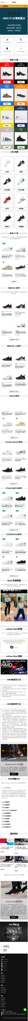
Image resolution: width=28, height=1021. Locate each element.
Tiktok (4, 967)
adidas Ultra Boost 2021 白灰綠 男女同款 (20, 460)
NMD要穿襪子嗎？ (7, 827)
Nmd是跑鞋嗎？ (6, 802)
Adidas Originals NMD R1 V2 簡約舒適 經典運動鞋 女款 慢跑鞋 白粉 (7, 385)
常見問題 (3, 978)
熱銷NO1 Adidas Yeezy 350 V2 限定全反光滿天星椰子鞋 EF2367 (7, 414)
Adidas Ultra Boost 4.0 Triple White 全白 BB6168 (7, 460)
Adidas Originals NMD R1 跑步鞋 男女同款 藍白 (20, 367)
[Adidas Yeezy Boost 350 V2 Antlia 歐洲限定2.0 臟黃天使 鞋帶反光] (20, 422)
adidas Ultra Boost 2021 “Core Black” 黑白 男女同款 (20, 275)
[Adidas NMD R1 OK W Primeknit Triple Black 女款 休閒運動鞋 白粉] (20, 247)
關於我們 (3, 975)
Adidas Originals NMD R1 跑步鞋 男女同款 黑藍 (7, 366)
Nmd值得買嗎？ (6, 804)
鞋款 (22, 521)
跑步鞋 (7, 411)
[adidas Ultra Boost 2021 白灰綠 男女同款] (20, 451)
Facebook (5, 959)
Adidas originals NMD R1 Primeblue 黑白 (20, 313)
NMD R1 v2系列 (9, 363)
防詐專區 (3, 1006)
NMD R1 (3, 584)
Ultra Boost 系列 (18, 273)
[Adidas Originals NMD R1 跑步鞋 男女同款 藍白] (20, 357)
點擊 (5, 875)
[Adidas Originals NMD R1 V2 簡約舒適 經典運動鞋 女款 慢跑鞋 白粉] (7, 375)
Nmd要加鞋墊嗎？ (7, 813)
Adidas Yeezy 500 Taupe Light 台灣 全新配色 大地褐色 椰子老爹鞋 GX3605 (7, 275)
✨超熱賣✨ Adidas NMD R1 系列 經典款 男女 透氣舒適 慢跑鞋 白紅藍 (20, 332)
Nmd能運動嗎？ (6, 821)
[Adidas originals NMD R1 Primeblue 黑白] (20, 304)
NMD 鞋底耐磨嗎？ (7, 816)
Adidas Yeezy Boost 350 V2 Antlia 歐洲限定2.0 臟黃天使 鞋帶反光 (20, 431)
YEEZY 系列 (4, 273)
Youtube (5, 970)
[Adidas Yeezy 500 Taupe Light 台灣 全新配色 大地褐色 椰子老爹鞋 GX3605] (7, 266)
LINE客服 (3, 992)
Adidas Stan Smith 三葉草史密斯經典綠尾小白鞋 (7, 256)
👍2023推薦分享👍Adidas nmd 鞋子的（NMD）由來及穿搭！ (21, 866)
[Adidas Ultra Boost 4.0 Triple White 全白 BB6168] (7, 451)
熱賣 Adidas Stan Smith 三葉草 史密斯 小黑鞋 (20, 506)
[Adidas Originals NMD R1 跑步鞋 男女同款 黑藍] (7, 357)
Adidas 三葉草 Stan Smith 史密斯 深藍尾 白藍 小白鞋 (7, 506)
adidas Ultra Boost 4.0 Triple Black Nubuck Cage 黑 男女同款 (7, 477)
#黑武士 (7, 226)
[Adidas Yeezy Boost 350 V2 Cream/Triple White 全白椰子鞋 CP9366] (7, 422)
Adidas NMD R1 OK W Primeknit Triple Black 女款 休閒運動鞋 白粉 (20, 256)
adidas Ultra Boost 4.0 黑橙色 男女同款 (20, 477)
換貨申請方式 (4, 989)
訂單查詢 (3, 998)
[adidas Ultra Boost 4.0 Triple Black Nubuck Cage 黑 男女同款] (7, 468)
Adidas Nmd (9, 237)
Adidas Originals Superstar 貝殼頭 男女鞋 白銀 (7, 570)
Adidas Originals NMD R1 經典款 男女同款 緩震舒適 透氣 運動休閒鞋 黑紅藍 (7, 314)
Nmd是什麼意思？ (7, 787)
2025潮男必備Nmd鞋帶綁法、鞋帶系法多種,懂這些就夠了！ (21, 849)
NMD (2, 292)
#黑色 (21, 172)
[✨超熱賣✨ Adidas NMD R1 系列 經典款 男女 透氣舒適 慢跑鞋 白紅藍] (20, 323)
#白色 (7, 172)
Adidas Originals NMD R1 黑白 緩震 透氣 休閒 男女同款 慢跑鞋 (7, 332)
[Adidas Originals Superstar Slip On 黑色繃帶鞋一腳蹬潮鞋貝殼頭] (20, 561)
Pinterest (5, 965)
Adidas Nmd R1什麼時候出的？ (10, 810)
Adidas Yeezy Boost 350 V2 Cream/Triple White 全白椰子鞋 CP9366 (7, 431)
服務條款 (3, 999)
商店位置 (3, 980)
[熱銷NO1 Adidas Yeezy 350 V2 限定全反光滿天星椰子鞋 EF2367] (7, 405)
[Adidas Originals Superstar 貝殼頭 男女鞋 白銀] (7, 561)
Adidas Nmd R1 (4, 633)
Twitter (4, 963)
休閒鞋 (9, 254)
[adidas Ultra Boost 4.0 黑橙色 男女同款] (20, 468)
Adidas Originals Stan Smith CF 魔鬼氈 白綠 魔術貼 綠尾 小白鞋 (20, 524)
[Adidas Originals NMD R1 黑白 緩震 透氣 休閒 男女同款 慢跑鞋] (7, 323)
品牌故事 (3, 976)
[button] (26, 2)
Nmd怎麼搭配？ (6, 818)
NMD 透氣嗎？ (6, 807)
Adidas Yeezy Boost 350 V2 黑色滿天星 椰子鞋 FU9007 (20, 414)
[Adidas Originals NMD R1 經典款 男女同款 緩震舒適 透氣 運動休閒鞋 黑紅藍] (7, 304)
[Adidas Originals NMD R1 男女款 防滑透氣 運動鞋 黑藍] (20, 375)
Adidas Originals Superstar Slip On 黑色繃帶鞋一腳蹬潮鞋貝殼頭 (20, 570)
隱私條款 (3, 1004)
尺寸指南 (3, 1001)
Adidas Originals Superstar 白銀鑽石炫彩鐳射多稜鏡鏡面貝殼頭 (20, 552)
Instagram (5, 961)
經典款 (3, 311)
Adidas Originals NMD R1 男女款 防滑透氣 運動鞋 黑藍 (20, 384)
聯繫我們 (3, 982)
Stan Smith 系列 (5, 254)
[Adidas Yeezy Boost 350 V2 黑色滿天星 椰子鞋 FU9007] (20, 405)
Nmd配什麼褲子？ (7, 824)
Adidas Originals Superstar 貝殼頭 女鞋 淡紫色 (7, 552)
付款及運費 (3, 1003)
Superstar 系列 (5, 550)
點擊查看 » (2, 851)
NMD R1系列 (17, 254)
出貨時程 (3, 987)
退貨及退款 (3, 990)
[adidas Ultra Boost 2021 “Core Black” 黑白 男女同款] (20, 266)
